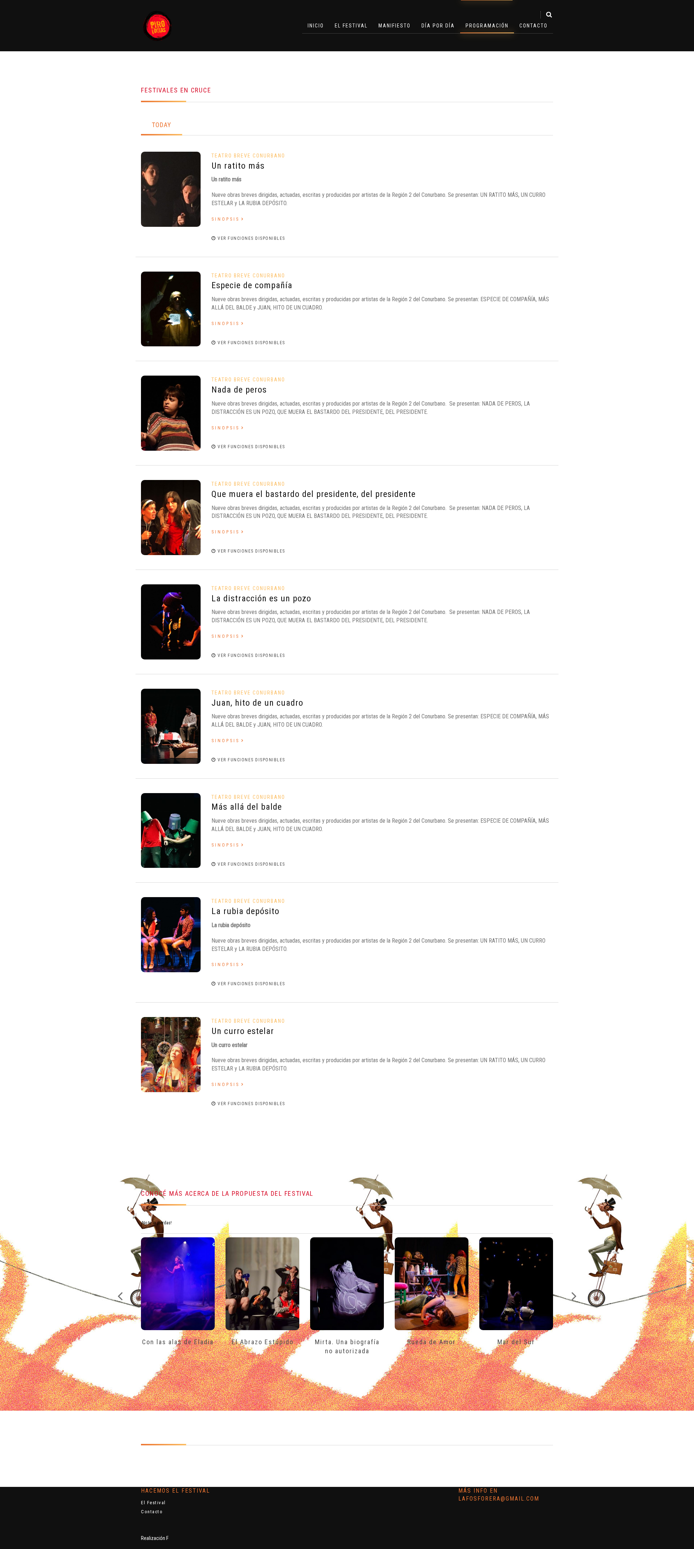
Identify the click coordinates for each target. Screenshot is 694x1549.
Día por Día (438, 26)
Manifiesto (394, 26)
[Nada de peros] (171, 413)
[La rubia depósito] (171, 934)
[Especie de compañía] (171, 308)
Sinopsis (225, 219)
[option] (178, 1301)
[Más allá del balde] (171, 830)
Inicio (316, 26)
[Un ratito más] (171, 188)
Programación (487, 26)
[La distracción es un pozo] (171, 621)
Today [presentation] (161, 125)
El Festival (351, 26)
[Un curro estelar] (171, 1054)
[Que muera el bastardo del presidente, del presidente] (171, 517)
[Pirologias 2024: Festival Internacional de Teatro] (157, 25)
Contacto (533, 26)
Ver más (178, 1281)
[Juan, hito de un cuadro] (171, 725)
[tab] (161, 126)
